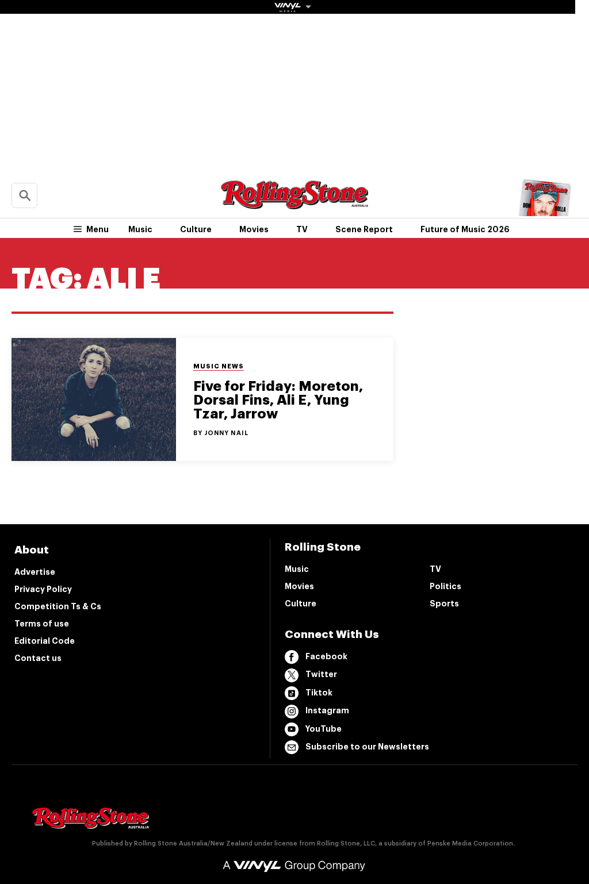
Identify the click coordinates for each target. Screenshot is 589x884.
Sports (444, 603)
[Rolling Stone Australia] (294, 204)
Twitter (321, 674)
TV (302, 229)
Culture (196, 229)
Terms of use (41, 624)
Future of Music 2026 (465, 229)
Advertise (34, 572)
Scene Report (364, 229)
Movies (254, 229)
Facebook (326, 656)
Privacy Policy (43, 589)
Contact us (38, 658)
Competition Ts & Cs (57, 606)
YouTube (323, 729)
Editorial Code (44, 641)
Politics (445, 586)
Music (140, 229)
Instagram (327, 710)
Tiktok (318, 693)
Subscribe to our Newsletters (367, 747)
